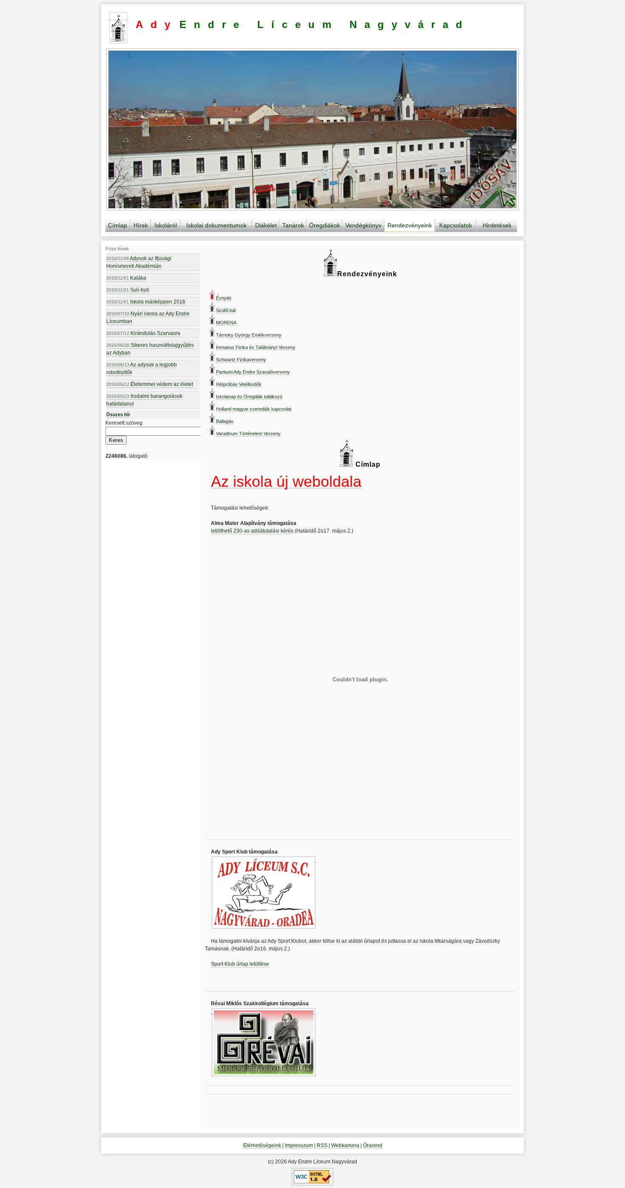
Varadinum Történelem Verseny (248, 433)
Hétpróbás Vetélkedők (238, 384)
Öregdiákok (324, 225)
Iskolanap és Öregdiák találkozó (249, 396)
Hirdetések (497, 225)
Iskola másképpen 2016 (145, 302)
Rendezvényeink (409, 225)
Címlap (117, 225)
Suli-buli (127, 290)
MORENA (226, 322)
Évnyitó (223, 298)
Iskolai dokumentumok (216, 225)
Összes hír (118, 414)
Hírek (141, 225)
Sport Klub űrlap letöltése (240, 964)
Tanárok (293, 225)
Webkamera (345, 1145)
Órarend (372, 1145)
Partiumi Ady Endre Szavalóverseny (253, 371)
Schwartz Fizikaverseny (241, 359)
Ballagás (224, 421)
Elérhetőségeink (262, 1145)
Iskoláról (165, 225)
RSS (322, 1145)
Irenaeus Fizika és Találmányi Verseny (255, 347)
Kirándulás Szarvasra (143, 333)
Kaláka (126, 278)
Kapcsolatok (455, 225)
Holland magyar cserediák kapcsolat (253, 408)
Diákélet (266, 225)
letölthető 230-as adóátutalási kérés (252, 531)
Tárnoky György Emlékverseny (248, 334)
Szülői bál (226, 310)
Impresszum (299, 1145)
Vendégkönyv (363, 225)
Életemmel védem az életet (149, 384)
